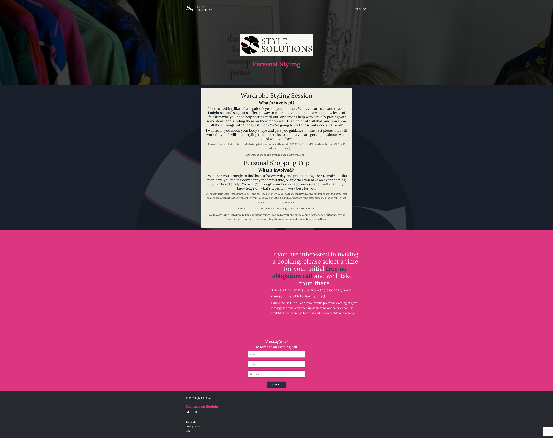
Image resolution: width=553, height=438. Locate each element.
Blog (188, 430)
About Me (191, 422)
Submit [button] (276, 384)
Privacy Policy (193, 426)
